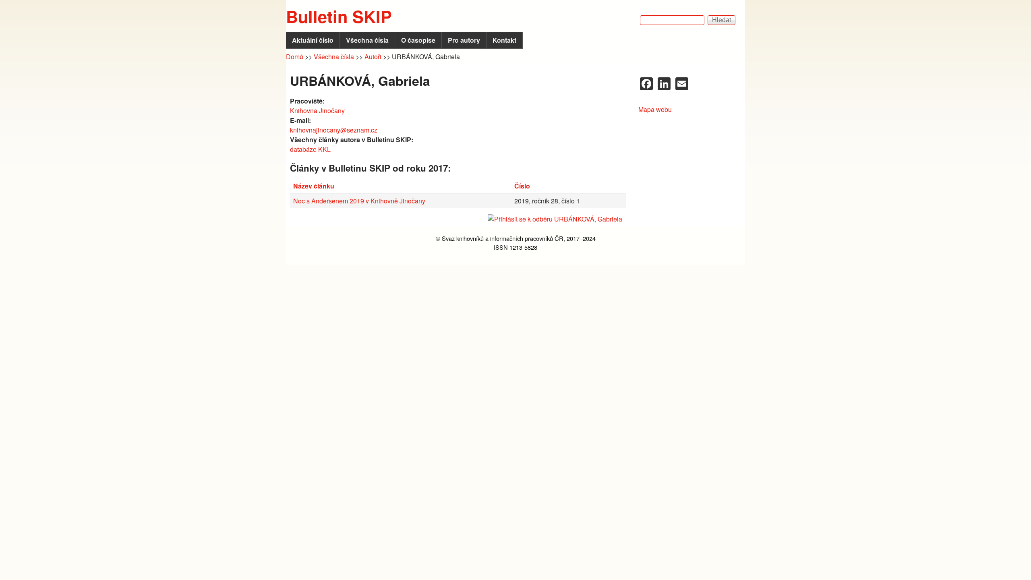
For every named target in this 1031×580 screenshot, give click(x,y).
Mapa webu (655, 109)
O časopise (418, 40)
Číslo (522, 186)
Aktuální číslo (312, 40)
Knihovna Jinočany (317, 110)
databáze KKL (310, 149)
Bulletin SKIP (339, 16)
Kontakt (504, 40)
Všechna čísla (367, 40)
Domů (294, 56)
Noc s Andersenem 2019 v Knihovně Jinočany (359, 200)
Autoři (372, 56)
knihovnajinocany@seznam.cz (333, 130)
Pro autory (464, 40)
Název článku (313, 186)
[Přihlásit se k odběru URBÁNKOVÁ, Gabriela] (458, 219)
